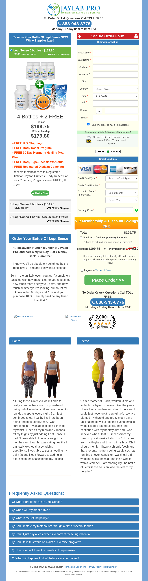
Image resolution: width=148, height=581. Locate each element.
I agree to (97, 270)
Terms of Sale (103, 270)
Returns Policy (110, 567)
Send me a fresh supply (105, 237)
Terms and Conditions (75, 567)
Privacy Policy (94, 567)
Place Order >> (108, 280)
